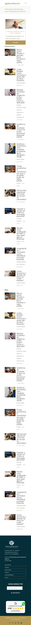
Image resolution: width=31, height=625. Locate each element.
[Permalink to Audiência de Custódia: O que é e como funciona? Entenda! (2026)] (10, 126)
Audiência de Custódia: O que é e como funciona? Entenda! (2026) (21, 130)
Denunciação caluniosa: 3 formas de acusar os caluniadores (22, 195)
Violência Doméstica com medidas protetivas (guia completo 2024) (21, 150)
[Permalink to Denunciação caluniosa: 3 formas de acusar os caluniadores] (10, 192)
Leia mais (15, 42)
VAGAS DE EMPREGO (9, 575)
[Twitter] (18, 622)
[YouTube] (21, 622)
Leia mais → (21, 65)
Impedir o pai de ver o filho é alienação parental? (21, 212)
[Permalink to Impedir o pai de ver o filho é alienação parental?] (10, 211)
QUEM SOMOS (8, 564)
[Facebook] (9, 622)
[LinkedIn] (15, 622)
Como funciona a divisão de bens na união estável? (21, 276)
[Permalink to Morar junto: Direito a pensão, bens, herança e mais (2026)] (10, 52)
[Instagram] (12, 622)
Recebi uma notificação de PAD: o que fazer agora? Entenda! (21, 233)
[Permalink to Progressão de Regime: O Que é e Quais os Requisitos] (15, 25)
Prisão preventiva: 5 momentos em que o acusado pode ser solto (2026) (21, 173)
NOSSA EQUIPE (8, 570)
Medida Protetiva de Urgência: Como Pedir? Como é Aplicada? (21, 96)
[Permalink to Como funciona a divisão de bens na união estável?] (10, 273)
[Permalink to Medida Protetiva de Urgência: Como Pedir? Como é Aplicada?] (10, 92)
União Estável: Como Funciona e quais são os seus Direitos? (21, 75)
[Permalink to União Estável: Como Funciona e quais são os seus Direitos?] (10, 72)
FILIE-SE (6, 577)
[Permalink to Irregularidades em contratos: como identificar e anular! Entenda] (10, 251)
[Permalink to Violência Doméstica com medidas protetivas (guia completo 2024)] (10, 148)
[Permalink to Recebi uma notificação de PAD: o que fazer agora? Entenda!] (10, 230)
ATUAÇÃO (7, 567)
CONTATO (7, 572)
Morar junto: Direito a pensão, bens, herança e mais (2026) (21, 56)
